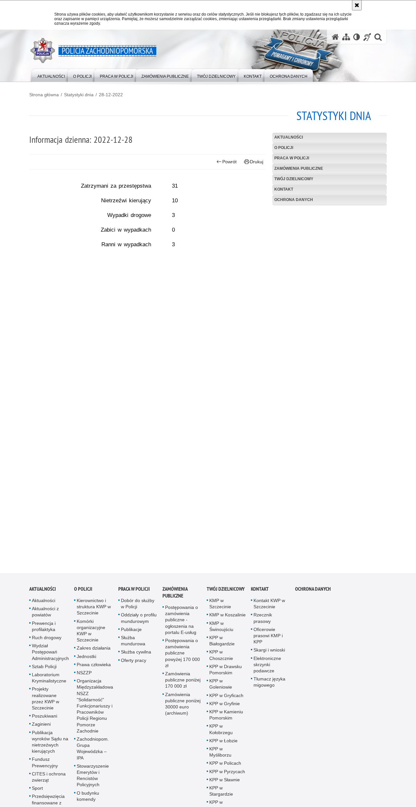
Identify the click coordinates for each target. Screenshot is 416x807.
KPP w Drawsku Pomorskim (225, 672)
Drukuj (256, 161)
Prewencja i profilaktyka (44, 629)
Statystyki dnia (79, 94)
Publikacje (131, 632)
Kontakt (283, 189)
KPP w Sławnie (224, 782)
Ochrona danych (293, 199)
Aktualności (288, 137)
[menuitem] (51, 75)
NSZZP (84, 675)
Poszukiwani (44, 718)
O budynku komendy (88, 798)
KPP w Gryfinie (224, 706)
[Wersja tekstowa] (356, 37)
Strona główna (44, 94)
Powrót (229, 161)
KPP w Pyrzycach (227, 774)
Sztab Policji (44, 669)
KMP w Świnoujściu (221, 629)
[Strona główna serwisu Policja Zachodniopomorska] (335, 37)
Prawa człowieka (94, 667)
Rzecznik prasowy (263, 620)
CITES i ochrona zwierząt (49, 779)
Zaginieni (41, 727)
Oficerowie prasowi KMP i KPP (268, 638)
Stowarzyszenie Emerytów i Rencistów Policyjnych (93, 778)
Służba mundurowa (133, 643)
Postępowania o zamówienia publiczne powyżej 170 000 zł (182, 656)
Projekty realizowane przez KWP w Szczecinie (45, 701)
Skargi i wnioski (269, 652)
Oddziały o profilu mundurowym (139, 620)
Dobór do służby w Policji (137, 606)
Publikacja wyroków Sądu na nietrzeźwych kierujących (50, 745)
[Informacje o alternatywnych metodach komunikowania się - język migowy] (367, 37)
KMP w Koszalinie (227, 617)
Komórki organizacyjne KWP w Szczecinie (91, 633)
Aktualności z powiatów (45, 614)
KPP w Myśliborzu (220, 754)
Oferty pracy (133, 663)
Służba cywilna (136, 654)
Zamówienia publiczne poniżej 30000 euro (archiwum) (183, 706)
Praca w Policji (291, 158)
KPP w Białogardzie (222, 643)
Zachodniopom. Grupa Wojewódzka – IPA (93, 751)
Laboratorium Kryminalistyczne (49, 680)
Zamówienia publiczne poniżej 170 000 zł (183, 683)
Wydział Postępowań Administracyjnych (50, 655)
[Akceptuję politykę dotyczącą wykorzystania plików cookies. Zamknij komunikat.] (357, 5)
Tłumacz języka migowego (269, 685)
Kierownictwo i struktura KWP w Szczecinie (94, 609)
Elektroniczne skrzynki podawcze (267, 667)
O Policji (283, 147)
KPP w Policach (225, 766)
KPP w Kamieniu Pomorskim (226, 717)
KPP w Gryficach (226, 698)
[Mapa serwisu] (346, 37)
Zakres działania (93, 650)
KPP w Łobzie (223, 743)
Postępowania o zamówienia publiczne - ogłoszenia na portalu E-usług (181, 623)
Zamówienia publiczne (298, 168)
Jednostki (86, 659)
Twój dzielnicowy (293, 179)
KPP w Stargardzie (221, 794)
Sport (37, 791)
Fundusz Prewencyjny (45, 765)
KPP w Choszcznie (221, 658)
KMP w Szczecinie (220, 606)
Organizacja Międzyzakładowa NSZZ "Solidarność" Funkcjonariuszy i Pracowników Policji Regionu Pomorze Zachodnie (95, 708)
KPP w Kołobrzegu (221, 732)
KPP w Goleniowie (220, 687)
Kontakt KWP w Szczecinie (269, 606)
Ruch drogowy (46, 640)
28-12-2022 (111, 94)
